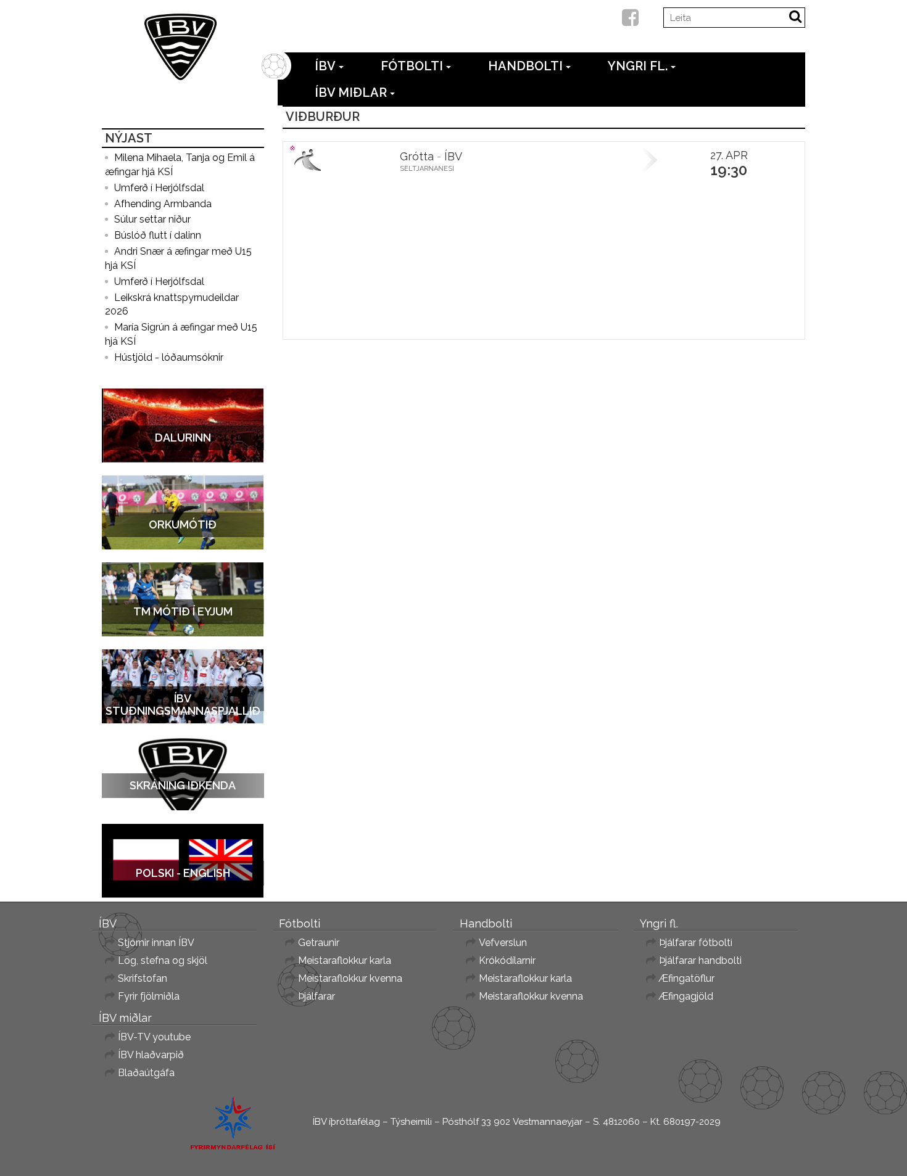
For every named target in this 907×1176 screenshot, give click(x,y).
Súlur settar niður (152, 219)
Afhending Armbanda (163, 204)
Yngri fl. (638, 66)
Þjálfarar (316, 996)
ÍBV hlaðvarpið (151, 1055)
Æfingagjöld (686, 996)
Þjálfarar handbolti (700, 960)
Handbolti (525, 66)
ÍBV (325, 66)
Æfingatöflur (686, 978)
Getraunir (318, 942)
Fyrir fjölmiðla (149, 996)
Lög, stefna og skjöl (162, 960)
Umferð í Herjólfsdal (159, 188)
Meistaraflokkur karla (344, 960)
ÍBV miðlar (351, 92)
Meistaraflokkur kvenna (350, 978)
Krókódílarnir (507, 960)
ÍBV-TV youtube (154, 1037)
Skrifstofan (142, 978)
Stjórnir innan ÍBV (156, 942)
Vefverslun (503, 942)
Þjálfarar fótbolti (695, 942)
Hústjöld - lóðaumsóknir (168, 357)
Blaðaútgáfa (146, 1073)
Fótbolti (412, 66)
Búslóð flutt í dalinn (157, 235)
